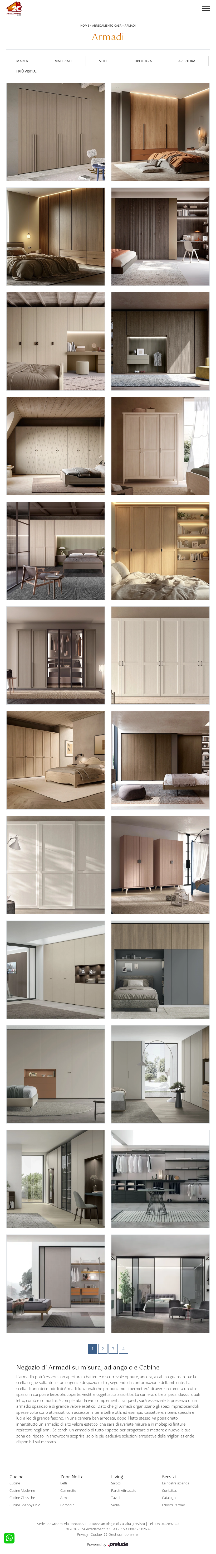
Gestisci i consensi (124, 1534)
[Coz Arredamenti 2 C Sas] (14, 8)
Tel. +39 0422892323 (163, 1523)
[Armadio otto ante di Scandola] (56, 760)
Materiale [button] (63, 61)
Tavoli (115, 1497)
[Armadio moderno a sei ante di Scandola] (56, 655)
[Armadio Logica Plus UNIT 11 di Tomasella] (56, 970)
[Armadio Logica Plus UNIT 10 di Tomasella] (160, 970)
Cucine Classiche (22, 1497)
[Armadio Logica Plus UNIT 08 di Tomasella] (160, 1074)
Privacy (82, 1534)
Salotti (116, 1483)
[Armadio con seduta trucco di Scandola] (56, 341)
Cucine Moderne (22, 1490)
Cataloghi (169, 1497)
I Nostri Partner (173, 1505)
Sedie (115, 1505)
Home (84, 25)
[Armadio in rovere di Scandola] (56, 236)
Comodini (67, 1505)
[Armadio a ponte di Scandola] (56, 551)
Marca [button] (22, 61)
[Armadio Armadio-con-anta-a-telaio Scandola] (56, 865)
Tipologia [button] (143, 61)
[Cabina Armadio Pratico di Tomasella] (160, 1179)
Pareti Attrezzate (123, 1490)
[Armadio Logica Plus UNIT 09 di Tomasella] (56, 1074)
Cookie (96, 1534)
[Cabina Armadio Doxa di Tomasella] (160, 1284)
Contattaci (170, 1490)
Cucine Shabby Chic (24, 1505)
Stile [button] (103, 61)
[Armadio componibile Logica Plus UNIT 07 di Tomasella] (56, 1179)
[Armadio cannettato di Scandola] (160, 236)
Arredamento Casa (106, 25)
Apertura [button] (186, 61)
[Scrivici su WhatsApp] (9, 1538)
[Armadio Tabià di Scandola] (160, 446)
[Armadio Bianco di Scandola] (160, 655)
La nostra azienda (175, 1483)
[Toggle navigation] (206, 8)
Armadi (130, 25)
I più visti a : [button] (26, 71)
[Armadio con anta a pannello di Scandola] (160, 760)
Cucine (14, 1483)
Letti (63, 1483)
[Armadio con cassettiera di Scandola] (160, 132)
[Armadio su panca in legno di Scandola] (160, 865)
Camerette (68, 1490)
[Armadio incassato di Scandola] (56, 132)
